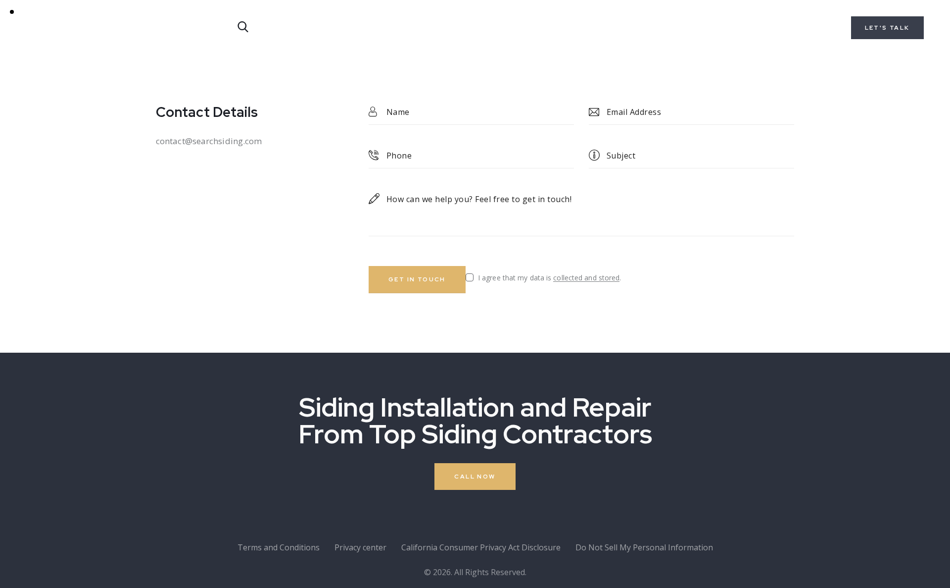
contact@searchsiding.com (209, 141)
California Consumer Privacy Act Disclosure (481, 547)
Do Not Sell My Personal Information (644, 547)
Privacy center (360, 547)
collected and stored (586, 278)
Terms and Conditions (279, 547)
